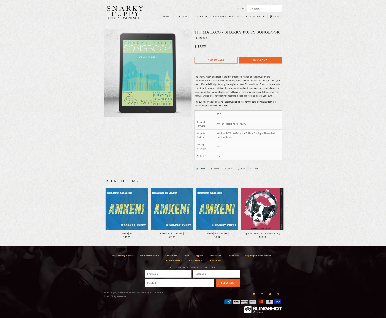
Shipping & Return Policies (258, 255)
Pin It (230, 168)
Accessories (218, 17)
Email (255, 168)
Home (166, 17)
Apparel (188, 17)
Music (200, 17)
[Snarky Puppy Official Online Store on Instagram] (277, 293)
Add (243, 168)
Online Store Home (149, 255)
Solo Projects (238, 17)
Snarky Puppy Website (123, 255)
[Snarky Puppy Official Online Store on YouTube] (269, 293)
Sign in (240, 9)
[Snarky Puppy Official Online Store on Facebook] (262, 293)
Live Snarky (233, 255)
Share (216, 168)
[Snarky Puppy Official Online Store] (125, 13)
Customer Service (173, 260)
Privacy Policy (195, 260)
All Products (171, 255)
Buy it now (260, 60)
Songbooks (257, 17)
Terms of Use (214, 260)
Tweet (202, 168)
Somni (176, 17)
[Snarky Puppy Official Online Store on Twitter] (254, 293)
